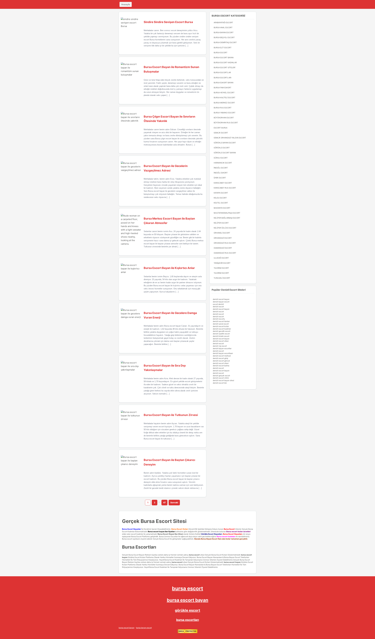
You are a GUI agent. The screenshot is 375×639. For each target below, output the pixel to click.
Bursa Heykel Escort (224, 92)
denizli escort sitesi (221, 341)
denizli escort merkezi (222, 356)
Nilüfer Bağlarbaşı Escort (227, 218)
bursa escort (194, 555)
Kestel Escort (221, 203)
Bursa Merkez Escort (224, 103)
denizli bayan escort (221, 302)
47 (164, 502)
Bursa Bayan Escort (223, 32)
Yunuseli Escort (222, 278)
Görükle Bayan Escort (225, 143)
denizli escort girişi (220, 358)
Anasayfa (125, 4)
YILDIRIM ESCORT (221, 268)
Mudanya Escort (222, 208)
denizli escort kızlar (221, 326)
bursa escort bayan (232, 562)
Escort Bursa (220, 128)
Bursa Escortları (222, 78)
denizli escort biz (220, 383)
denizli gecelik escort (221, 331)
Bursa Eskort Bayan (223, 82)
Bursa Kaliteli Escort (224, 97)
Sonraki (174, 502)
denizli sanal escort (221, 324)
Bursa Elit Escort (222, 47)
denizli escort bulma (221, 365)
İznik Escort (220, 178)
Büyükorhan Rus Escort (226, 122)
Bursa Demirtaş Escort (225, 42)
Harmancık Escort (223, 163)
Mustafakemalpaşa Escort (227, 213)
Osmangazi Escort (223, 248)
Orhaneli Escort (222, 233)
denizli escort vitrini (221, 378)
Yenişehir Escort (222, 263)
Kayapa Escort (221, 193)
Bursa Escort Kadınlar (225, 62)
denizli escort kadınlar (222, 329)
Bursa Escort (220, 52)
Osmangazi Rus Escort (225, 253)
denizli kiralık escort (221, 336)
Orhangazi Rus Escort (225, 243)
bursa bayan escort (144, 628)
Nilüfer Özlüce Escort (225, 228)
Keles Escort (220, 198)
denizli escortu (219, 319)
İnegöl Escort (221, 168)
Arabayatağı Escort (223, 22)
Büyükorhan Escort (224, 118)
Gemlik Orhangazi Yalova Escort (230, 138)
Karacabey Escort (223, 183)
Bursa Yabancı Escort (224, 113)
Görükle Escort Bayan (225, 153)
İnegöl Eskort (221, 173)
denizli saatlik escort (221, 334)
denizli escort (218, 306)
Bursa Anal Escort (223, 27)
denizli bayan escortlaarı (223, 353)
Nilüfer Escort (221, 223)
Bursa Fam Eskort (222, 87)
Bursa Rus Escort (222, 108)
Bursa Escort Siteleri (224, 67)
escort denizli (218, 304)
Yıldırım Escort (221, 273)
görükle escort (187, 610)
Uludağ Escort (221, 258)
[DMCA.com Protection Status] (187, 633)
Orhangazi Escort (223, 238)
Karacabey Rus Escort (225, 188)
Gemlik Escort (221, 133)
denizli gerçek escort (221, 375)
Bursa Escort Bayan (223, 57)
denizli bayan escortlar (222, 348)
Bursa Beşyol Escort (224, 37)
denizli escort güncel (221, 361)
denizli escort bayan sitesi (223, 380)
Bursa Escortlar (222, 72)
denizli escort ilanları (221, 321)
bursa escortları (187, 620)
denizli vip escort (220, 346)
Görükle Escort (222, 148)
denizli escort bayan (221, 299)
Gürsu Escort (221, 158)
